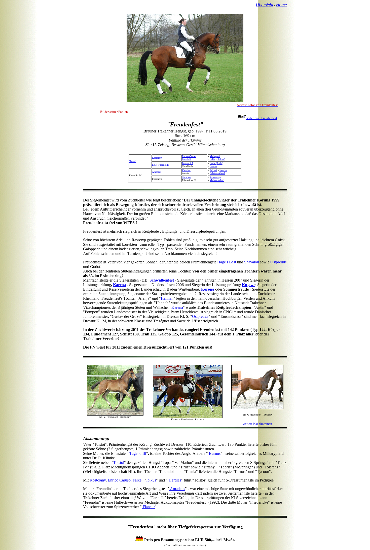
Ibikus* (221, 159)
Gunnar (213, 166)
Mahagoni (215, 156)
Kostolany (157, 157)
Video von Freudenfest (261, 118)
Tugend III (137, 453)
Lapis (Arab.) (216, 163)
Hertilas (223, 170)
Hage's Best (226, 262)
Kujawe (248, 285)
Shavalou (251, 262)
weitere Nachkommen (257, 424)
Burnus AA (187, 163)
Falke (212, 159)
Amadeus (156, 171)
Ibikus (151, 480)
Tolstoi (132, 161)
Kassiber (186, 170)
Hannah (167, 298)
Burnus (214, 453)
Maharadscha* (217, 180)
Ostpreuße (278, 262)
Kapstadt (186, 159)
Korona (207, 289)
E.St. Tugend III (160, 164)
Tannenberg (215, 177)
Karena (119, 285)
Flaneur (148, 507)
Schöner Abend (217, 173)
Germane (186, 177)
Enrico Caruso (189, 156)
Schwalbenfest (162, 280)
